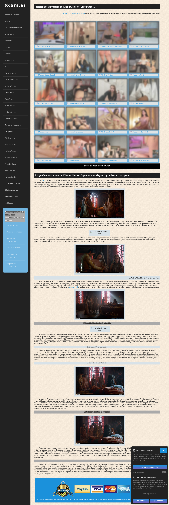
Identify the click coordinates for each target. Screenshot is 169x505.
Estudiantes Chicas (11, 80)
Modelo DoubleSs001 (46, 75)
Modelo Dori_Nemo (77, 75)
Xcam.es (66, 13)
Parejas (7, 47)
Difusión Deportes (11, 190)
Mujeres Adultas (10, 86)
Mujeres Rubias (10, 151)
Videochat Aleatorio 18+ (14, 15)
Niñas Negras (9, 34)
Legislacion (152, 494)
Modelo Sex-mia (76, 160)
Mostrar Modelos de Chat (97, 166)
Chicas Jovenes (10, 73)
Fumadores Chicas (11, 196)
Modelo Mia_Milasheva (141, 160)
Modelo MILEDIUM (45, 103)
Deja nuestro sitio (138, 472)
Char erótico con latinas (13, 28)
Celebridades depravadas (12, 255)
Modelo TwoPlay (44, 132)
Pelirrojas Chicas (10, 164)
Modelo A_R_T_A (107, 132)
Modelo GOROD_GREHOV (111, 46)
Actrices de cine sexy (15, 232)
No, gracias (141, 501)
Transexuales (9, 60)
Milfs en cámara (10, 144)
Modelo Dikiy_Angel (77, 46)
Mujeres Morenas (11, 157)
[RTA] (164, 472)
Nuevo (7, 21)
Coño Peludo (9, 99)
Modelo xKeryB (138, 75)
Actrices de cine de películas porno (14, 240)
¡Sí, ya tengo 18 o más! (149, 467)
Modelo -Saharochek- (140, 132)
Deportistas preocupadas (11, 265)
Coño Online (9, 93)
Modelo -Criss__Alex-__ (141, 46)
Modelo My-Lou (44, 160)
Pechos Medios (10, 106)
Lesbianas (8, 41)
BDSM (7, 67)
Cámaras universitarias (13, 125)
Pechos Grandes (10, 112)
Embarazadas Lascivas (13, 183)
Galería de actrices (13, 248)
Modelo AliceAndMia (109, 160)
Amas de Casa (10, 170)
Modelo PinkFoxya (77, 103)
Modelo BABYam (107, 75)
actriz (43, 180)
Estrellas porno (10, 138)
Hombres (8, 54)
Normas (130, 499)
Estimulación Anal (11, 119)
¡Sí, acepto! (158, 501)
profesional (73, 287)
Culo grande (9, 131)
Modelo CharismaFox (109, 103)
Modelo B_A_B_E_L (45, 46)
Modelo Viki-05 (138, 103)
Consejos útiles (12, 225)
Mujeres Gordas (10, 177)
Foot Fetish (9, 203)
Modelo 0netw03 (76, 132)
